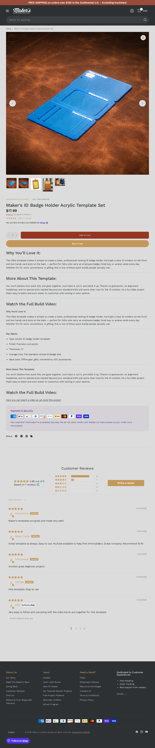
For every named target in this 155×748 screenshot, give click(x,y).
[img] (15, 508)
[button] (61, 476)
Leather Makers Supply (17, 199)
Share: (9, 436)
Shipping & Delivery (89, 682)
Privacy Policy (86, 700)
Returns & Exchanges (90, 686)
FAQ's (82, 677)
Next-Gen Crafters (52, 700)
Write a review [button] (125, 483)
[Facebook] (136, 731)
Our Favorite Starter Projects (57, 691)
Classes (46, 677)
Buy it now (77, 243)
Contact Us (85, 691)
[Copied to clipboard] (31, 436)
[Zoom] (143, 37)
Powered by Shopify (81, 732)
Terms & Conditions (89, 695)
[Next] (142, 103)
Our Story (11, 677)
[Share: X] (21, 436)
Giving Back (11, 686)
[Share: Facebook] (16, 436)
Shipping (9, 215)
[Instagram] (141, 731)
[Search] (145, 19)
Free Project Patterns (53, 695)
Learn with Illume (52, 682)
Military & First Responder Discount (19, 701)
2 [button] (76, 628)
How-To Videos (50, 686)
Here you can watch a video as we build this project (33, 400)
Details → (121, 694)
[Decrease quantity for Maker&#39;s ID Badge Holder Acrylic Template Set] (8, 235)
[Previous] (12, 103)
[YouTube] (146, 731)
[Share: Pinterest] (27, 436)
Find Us (10, 695)
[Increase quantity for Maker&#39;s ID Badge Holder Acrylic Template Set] (17, 235)
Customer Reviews (15, 691)
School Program (51, 704)
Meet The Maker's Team (17, 682)
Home (8, 29)
